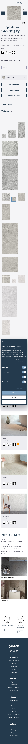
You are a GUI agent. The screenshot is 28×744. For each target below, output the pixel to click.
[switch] (24, 372)
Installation (14, 735)
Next (25, 13)
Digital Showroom (14, 687)
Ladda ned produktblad (14, 95)
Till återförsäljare (14, 90)
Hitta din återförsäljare (20, 626)
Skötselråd (4, 600)
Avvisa (14, 402)
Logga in (14, 706)
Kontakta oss (14, 700)
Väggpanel (14, 672)
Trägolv (14, 663)
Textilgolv (14, 669)
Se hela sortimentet (7, 625)
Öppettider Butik (14, 717)
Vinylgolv (14, 666)
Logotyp (14, 733)
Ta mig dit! (8, 630)
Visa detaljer (19, 388)
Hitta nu (20, 631)
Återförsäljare (14, 703)
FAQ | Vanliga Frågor (7, 577)
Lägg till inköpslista (14, 84)
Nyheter (14, 682)
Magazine (14, 684)
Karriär (14, 708)
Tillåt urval (14, 397)
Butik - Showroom (14, 714)
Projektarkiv (14, 690)
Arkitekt (14, 711)
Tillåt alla (14, 392)
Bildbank (14, 727)
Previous (3, 13)
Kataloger (14, 730)
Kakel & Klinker (14, 660)
